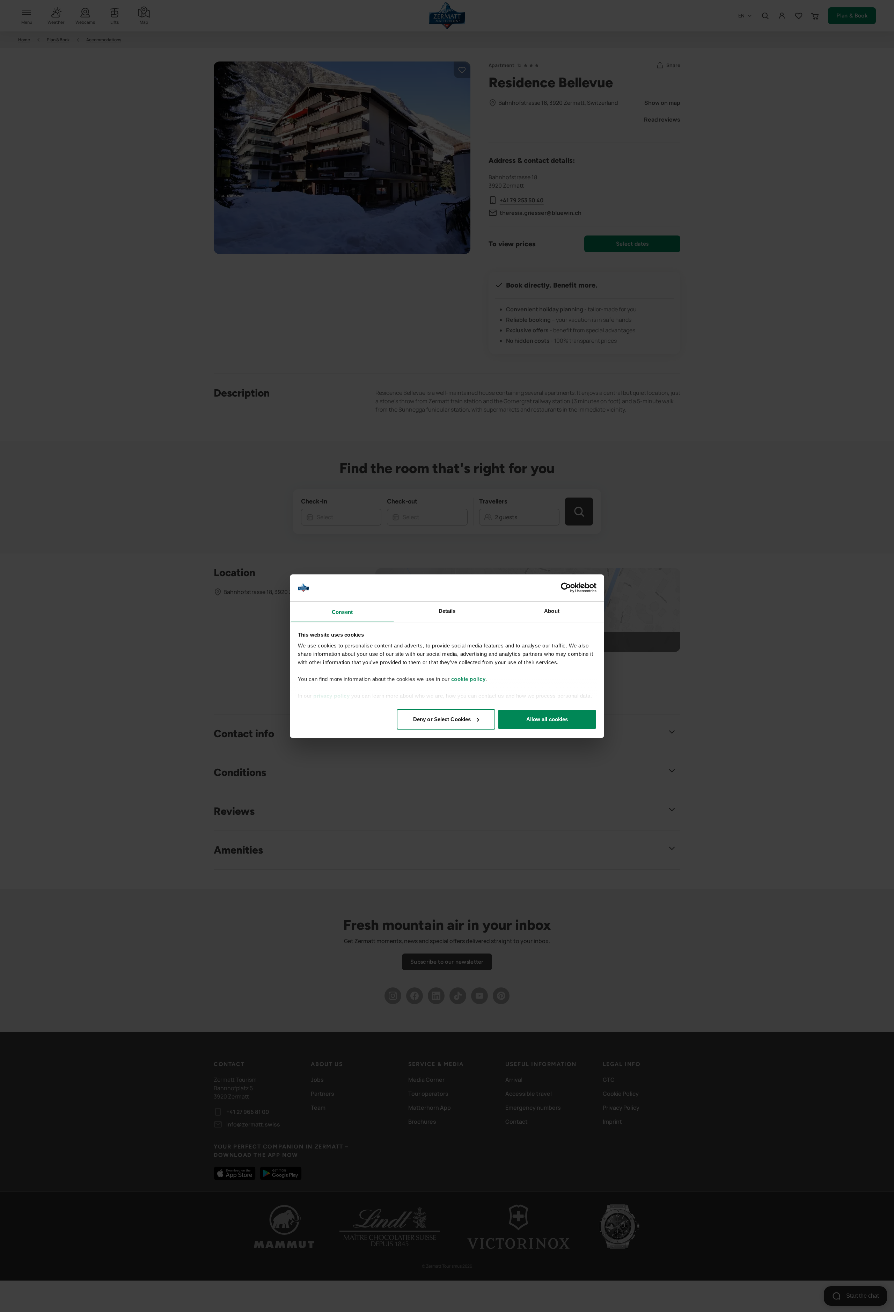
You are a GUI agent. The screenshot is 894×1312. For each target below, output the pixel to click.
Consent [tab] (342, 612)
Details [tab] (447, 611)
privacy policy (331, 696)
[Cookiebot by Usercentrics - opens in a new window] (565, 587)
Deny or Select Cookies (442, 719)
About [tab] (551, 611)
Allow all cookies (547, 719)
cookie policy (468, 679)
